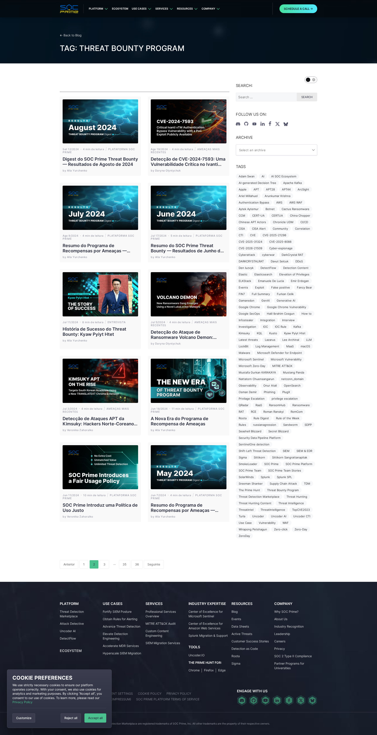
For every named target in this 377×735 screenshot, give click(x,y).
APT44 (286, 189)
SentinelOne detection (254, 444)
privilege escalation (285, 398)
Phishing (269, 392)
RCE (253, 411)
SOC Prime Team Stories (284, 470)
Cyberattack (247, 254)
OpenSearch (292, 385)
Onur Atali (270, 385)
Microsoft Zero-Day (252, 366)
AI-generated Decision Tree (257, 183)
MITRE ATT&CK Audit (161, 623)
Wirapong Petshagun (253, 529)
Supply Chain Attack (283, 483)
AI (263, 176)
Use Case (245, 523)
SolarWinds (246, 477)
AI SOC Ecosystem (283, 176)
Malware (244, 353)
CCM (242, 215)
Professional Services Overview (161, 614)
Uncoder (258, 516)
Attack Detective (72, 623)
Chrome (194, 670)
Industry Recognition (289, 626)
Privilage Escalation (252, 398)
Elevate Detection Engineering (115, 636)
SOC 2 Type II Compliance (293, 656)
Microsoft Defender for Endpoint (279, 353)
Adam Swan (247, 176)
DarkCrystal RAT (292, 254)
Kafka (297, 326)
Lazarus (270, 339)
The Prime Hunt (249, 490)
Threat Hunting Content (255, 503)
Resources (185, 8)
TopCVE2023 (301, 509)
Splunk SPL (284, 477)
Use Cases (139, 8)
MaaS (290, 346)
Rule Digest (261, 418)
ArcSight (303, 189)
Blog (234, 611)
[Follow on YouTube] (254, 124)
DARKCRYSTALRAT (251, 261)
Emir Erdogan (300, 281)
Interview (288, 320)
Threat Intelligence (291, 503)
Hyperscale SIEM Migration (122, 653)
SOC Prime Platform (299, 464)
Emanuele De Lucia (271, 281)
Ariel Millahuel (248, 196)
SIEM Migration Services (163, 643)
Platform (96, 8)
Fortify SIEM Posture (117, 611)
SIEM (286, 451)
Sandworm (290, 424)
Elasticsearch (263, 274)
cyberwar (268, 254)
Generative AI (286, 300)
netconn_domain (292, 379)
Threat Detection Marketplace (259, 496)
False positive (280, 287)
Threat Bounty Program (283, 490)
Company (208, 8)
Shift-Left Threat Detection (257, 451)
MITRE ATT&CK (282, 366)
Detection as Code (244, 648)
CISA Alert (259, 228)
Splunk (265, 477)
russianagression (264, 424)
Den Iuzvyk (246, 268)
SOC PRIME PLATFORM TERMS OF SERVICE (167, 699)
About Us (280, 619)
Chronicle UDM (283, 222)
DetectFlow (268, 268)
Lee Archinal (290, 339)
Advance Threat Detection (121, 626)
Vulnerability (267, 523)
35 (125, 564)
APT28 (270, 189)
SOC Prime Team (250, 470)
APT (256, 189)
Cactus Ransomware (295, 209)
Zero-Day (301, 529)
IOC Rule (280, 326)
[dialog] (59, 698)
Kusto (273, 333)
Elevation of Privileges (294, 274)
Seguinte (153, 564)
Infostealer (246, 320)
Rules (242, 424)
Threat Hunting (296, 496)
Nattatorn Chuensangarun (256, 379)
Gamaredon (246, 300)
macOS (305, 346)
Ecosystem (120, 8)
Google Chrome (249, 307)
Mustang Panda (293, 372)
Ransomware (301, 405)
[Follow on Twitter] (277, 124)
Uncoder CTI (301, 516)
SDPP (308, 424)
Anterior (69, 564)
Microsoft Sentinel (251, 359)
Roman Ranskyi (273, 411)
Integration (267, 320)
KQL (259, 333)
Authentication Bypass (254, 202)
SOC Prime (271, 464)
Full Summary (261, 294)
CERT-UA (258, 215)
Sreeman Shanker (251, 483)
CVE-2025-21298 (274, 235)
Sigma (243, 457)
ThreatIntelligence (272, 509)
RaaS (258, 405)
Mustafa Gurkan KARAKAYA (257, 372)
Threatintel (246, 509)
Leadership (282, 634)
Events (243, 287)
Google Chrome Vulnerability (286, 307)
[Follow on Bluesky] (312, 700)
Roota (243, 418)
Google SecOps (249, 313)
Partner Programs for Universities (289, 666)
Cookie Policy (149, 693)
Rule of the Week (287, 418)
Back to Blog (72, 35)
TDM (307, 483)
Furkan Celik (285, 294)
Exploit (259, 287)
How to (307, 313)
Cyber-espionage (281, 248)
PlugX (286, 392)
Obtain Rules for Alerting (120, 619)
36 (137, 564)
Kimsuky (244, 333)
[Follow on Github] (246, 123)
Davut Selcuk (279, 261)
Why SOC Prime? (286, 611)
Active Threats (241, 634)
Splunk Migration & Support (208, 635)
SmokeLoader (248, 464)
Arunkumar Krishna (277, 196)
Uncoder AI (278, 516)
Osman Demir (248, 392)
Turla (242, 516)
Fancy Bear (304, 287)
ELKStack (245, 281)
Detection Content (295, 268)
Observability (247, 385)
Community (280, 228)
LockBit (243, 346)
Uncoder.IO (196, 655)
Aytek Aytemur (249, 209)
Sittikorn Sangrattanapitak (289, 457)
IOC (265, 326)
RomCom (297, 411)
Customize (23, 718)
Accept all (95, 718)
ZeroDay (244, 536)
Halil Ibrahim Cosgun (281, 313)
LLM (309, 339)
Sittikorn (259, 457)
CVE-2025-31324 (250, 241)
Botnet (270, 209)
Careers (279, 641)
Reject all (70, 718)
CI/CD (304, 222)
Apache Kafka (292, 183)
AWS (279, 202)
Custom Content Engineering (157, 633)
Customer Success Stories (250, 641)
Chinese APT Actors (252, 222)
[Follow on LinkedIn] (262, 123)
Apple (243, 189)
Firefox (209, 670)
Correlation (302, 228)
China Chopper (300, 215)
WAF (286, 523)
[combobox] (276, 149)
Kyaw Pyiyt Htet (294, 333)
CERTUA (277, 215)
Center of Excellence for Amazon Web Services (205, 626)
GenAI (265, 300)
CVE (253, 235)
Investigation (247, 326)
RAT (241, 411)
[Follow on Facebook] (270, 123)
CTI (241, 235)
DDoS (299, 261)
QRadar (243, 405)
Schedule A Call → (298, 8)
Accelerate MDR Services (121, 646)
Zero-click (281, 529)
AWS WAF (295, 202)
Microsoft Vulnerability (286, 359)
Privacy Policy (22, 702)
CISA (242, 228)
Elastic (243, 274)
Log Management (267, 346)
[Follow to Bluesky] (286, 124)
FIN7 (242, 294)
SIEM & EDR (304, 451)
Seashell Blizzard (250, 431)
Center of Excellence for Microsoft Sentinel (205, 614)
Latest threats (248, 339)
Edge (222, 670)
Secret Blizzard (278, 431)
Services (161, 8)
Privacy (279, 648)
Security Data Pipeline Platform (260, 438)
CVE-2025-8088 (280, 241)
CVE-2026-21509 (250, 248)
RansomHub (277, 405)
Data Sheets (240, 626)
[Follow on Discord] (238, 124)
